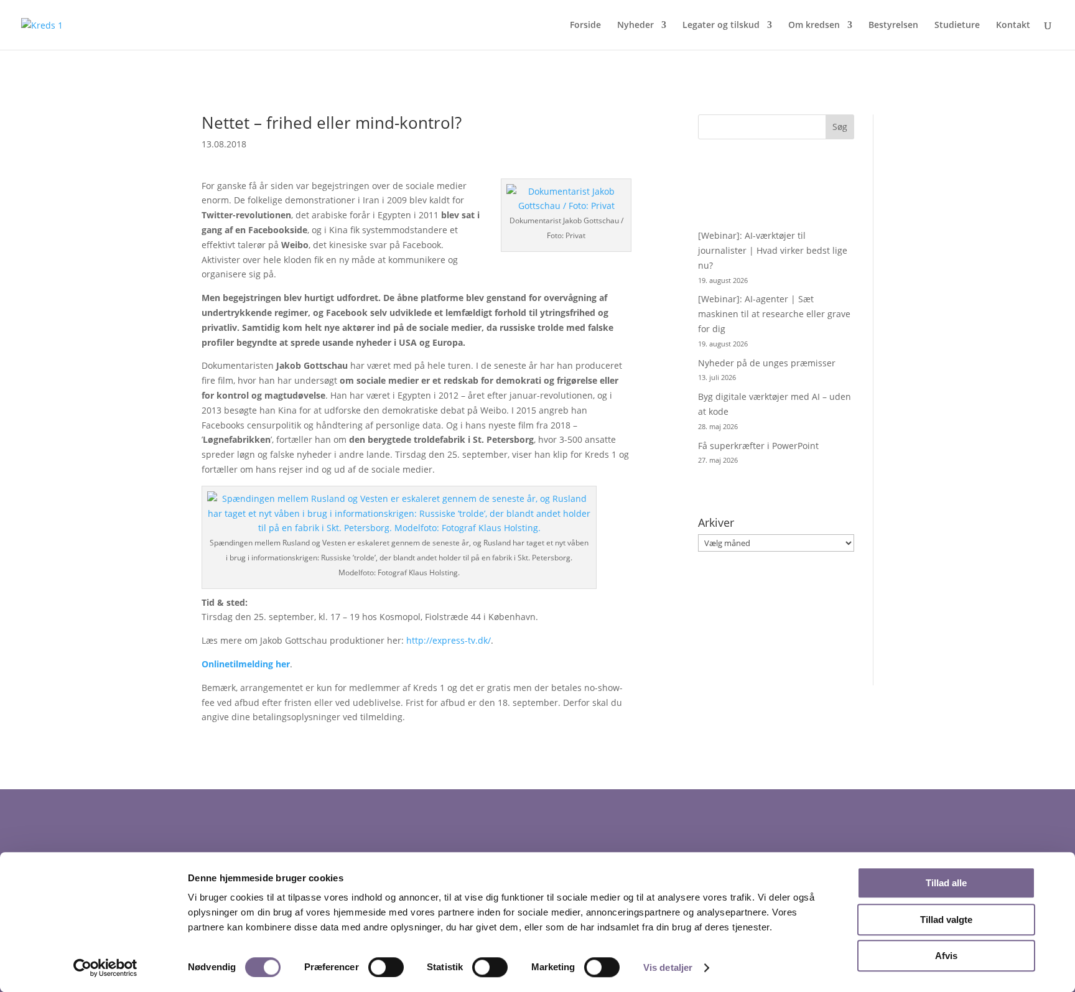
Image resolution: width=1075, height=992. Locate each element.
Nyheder (635, 25)
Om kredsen (814, 25)
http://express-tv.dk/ (448, 640)
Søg (839, 126)
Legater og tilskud (721, 25)
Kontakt (1013, 25)
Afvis (946, 955)
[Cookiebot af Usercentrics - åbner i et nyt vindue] (105, 967)
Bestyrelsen (893, 25)
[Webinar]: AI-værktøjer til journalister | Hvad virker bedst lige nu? (772, 250)
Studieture (957, 25)
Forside (585, 25)
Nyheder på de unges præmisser (766, 363)
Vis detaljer (667, 967)
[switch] (386, 967)
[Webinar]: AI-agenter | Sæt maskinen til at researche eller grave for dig (774, 314)
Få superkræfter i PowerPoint (758, 446)
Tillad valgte (946, 919)
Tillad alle (946, 883)
